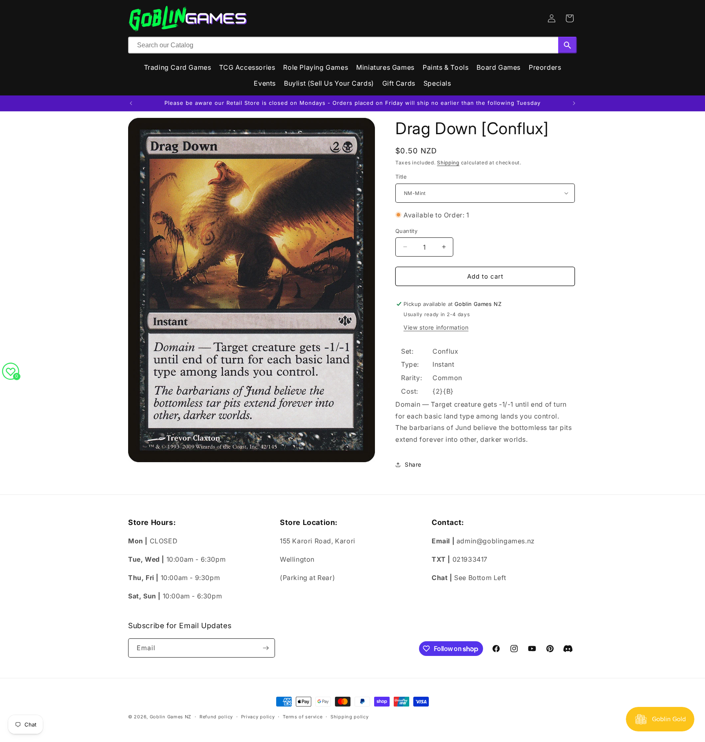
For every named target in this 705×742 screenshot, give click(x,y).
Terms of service (302, 717)
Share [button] (413, 464)
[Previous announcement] (131, 103)
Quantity (406, 230)
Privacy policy (258, 717)
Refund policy (216, 717)
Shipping (448, 162)
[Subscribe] (266, 648)
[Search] (567, 45)
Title (401, 176)
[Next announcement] (574, 103)
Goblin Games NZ (171, 717)
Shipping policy (349, 717)
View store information (435, 327)
